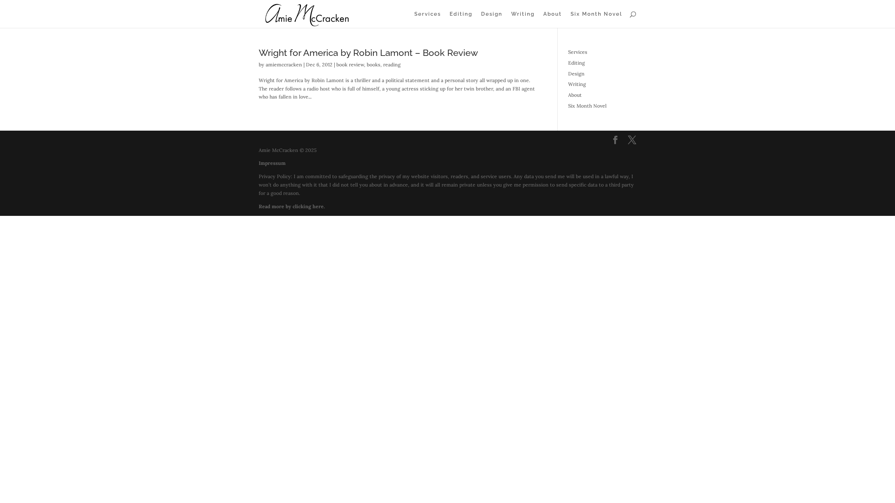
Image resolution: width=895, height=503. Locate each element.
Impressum (272, 163)
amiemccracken (284, 64)
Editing (461, 14)
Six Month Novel (596, 14)
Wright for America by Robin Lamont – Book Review (368, 53)
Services (427, 14)
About (552, 14)
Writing (523, 14)
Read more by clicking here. (292, 206)
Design (491, 14)
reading (392, 64)
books (373, 64)
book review (350, 64)
